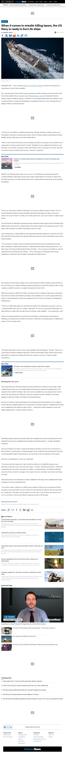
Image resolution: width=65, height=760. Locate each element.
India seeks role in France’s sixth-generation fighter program (22, 681)
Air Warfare (31, 1)
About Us (51, 735)
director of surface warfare (33, 86)
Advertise (36, 735)
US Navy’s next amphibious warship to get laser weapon (32, 366)
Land (36, 1)
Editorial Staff (37, 741)
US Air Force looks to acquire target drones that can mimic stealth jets (25, 685)
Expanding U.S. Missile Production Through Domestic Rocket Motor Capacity (23, 624)
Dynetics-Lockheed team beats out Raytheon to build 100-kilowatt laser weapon (37, 160)
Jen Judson (18, 167)
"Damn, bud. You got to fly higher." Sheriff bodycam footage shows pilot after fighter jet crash (35, 644)
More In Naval (6, 516)
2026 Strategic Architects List (36, 5)
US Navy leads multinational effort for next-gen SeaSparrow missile (24, 690)
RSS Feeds (21, 741)
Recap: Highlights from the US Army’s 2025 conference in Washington (19, 560)
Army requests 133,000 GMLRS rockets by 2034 (24, 636)
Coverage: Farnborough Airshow (17, 5)
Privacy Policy (7, 735)
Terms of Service (7, 737)
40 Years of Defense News (53, 5)
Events (20, 739)
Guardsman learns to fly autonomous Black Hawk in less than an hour (22, 547)
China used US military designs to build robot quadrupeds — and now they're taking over (33, 628)
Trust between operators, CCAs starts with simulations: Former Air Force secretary (21, 520)
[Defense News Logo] (21, 2)
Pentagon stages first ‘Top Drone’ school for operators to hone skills (21, 573)
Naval (41, 1)
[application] (32, 605)
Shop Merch (21, 743)
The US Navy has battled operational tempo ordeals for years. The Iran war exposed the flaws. (33, 699)
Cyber (50, 1)
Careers (50, 737)
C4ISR (55, 1)
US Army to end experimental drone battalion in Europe (21, 694)
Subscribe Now (22, 735)
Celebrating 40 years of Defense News (13, 533)
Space (45, 1)
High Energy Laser (36, 96)
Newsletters (21, 737)
